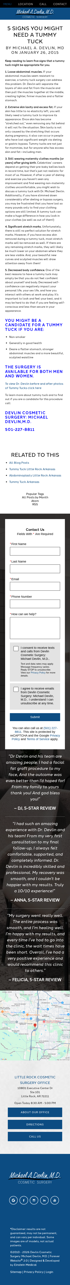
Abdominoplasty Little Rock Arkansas (35, 475)
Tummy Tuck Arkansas (24, 481)
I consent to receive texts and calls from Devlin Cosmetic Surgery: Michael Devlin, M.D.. (38, 661)
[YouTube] (54, 1200)
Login (49, 1272)
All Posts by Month (35, 497)
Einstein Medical (25, 1264)
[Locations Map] (35, 1025)
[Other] (13, 1200)
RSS (35, 504)
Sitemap (16, 1272)
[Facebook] (24, 1200)
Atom (35, 500)
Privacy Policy (38, 672)
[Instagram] (34, 1200)
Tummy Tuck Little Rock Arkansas (32, 469)
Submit (35, 717)
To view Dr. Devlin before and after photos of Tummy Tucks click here (34, 385)
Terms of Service (38, 739)
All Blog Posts (19, 462)
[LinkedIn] (44, 1200)
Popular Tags (35, 493)
